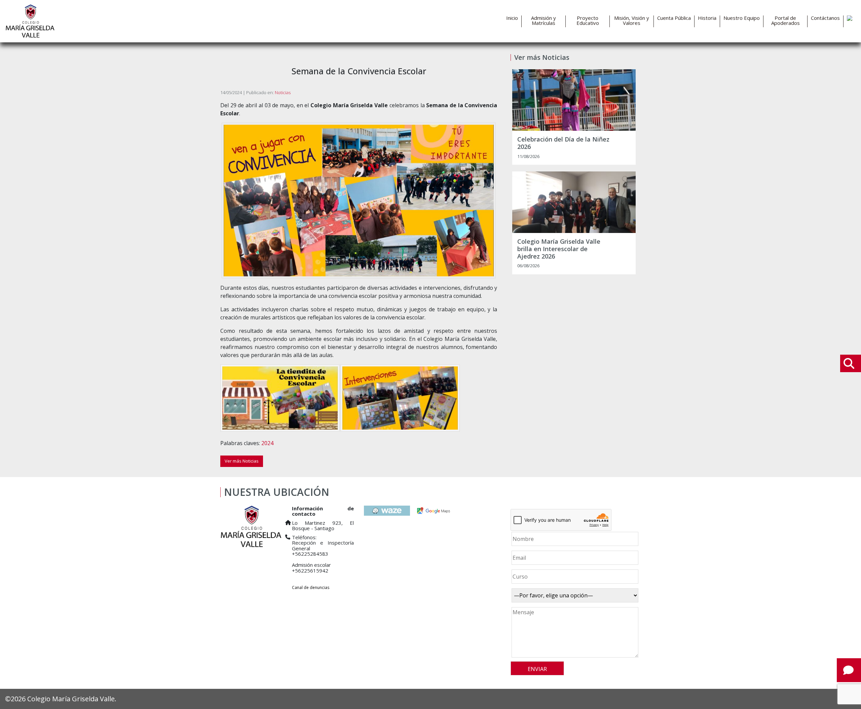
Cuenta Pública (674, 18)
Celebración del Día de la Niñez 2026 (563, 143)
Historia (707, 18)
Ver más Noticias (242, 461)
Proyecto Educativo (587, 20)
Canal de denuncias (310, 587)
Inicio (512, 18)
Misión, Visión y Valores (631, 20)
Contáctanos (825, 18)
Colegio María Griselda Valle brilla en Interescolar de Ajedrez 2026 (558, 249)
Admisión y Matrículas (543, 20)
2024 (267, 443)
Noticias (283, 92)
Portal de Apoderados (785, 20)
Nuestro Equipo (741, 18)
